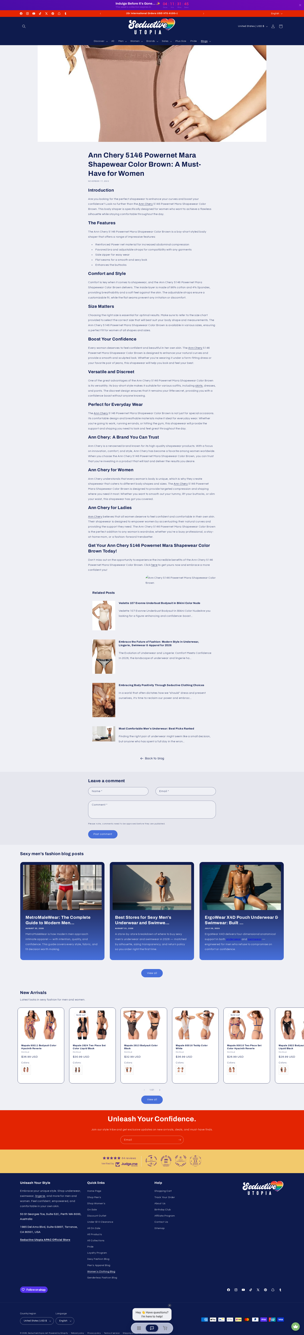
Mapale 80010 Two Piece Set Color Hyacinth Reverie (244, 1047)
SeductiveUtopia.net (38, 1333)
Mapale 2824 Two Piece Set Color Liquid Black (89, 1047)
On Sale (92, 1209)
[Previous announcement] (100, 13)
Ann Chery (146, 203)
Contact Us (161, 1222)
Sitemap (159, 1228)
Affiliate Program (164, 1216)
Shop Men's (94, 1197)
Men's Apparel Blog (98, 1265)
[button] (24, 26)
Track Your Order (164, 1197)
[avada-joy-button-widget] (295, 1326)
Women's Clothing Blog (101, 1271)
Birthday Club (162, 1209)
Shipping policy (130, 1333)
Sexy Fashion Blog (98, 1259)
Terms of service (111, 1333)
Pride (90, 1247)
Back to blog (154, 758)
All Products (94, 1234)
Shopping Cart (163, 1191)
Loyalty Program (97, 1253)
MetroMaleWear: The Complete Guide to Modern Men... (58, 920)
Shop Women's (96, 1203)
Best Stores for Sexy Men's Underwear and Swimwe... (143, 920)
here (154, 565)
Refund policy (77, 1333)
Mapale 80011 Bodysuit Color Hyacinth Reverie (38, 1047)
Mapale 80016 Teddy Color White (192, 1047)
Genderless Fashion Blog (102, 1277)
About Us (160, 1203)
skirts (199, 385)
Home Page (94, 1191)
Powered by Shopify (58, 1333)
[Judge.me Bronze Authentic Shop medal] (180, 1160)
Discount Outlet (96, 1216)
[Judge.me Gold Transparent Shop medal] (151, 1160)
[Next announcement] (203, 13)
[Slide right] (160, 1090)
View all (152, 973)
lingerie (40, 1196)
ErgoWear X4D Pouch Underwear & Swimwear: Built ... (241, 920)
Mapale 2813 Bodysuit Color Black (141, 1047)
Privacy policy (94, 1333)
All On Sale (93, 1228)
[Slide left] (144, 1090)
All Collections (95, 1240)
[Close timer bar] (300, 5)
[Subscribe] (179, 1140)
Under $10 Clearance (100, 1222)
